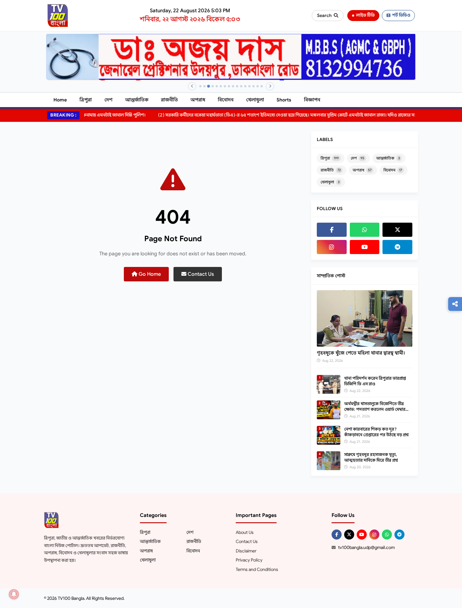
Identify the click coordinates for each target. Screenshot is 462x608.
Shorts (284, 100)
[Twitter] (397, 230)
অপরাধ (197, 100)
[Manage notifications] (14, 594)
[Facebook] (332, 230)
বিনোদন (226, 100)
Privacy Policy (249, 560)
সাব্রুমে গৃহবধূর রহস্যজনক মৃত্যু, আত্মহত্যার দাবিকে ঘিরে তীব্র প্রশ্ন (371, 457)
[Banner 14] (253, 86)
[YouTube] (365, 247)
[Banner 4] (212, 86)
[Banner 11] (241, 86)
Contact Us (200, 274)
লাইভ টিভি (365, 15)
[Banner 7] (225, 86)
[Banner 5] (217, 86)
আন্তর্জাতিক (136, 100)
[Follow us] (455, 304)
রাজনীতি (169, 100)
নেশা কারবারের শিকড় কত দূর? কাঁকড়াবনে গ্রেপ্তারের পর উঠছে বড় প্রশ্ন (376, 431)
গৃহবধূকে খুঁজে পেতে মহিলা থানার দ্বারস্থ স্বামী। (361, 353)
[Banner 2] (204, 86)
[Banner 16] (262, 86)
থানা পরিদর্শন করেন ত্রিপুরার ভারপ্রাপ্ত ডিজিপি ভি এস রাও (375, 381)
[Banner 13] (249, 86)
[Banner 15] (257, 86)
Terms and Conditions (257, 569)
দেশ (108, 100)
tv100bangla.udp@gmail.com (366, 547)
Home (60, 100)
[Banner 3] (208, 86)
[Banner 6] (221, 86)
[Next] (270, 86)
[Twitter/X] (349, 534)
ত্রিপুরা (86, 100)
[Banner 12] (245, 86)
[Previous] (192, 86)
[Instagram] (332, 247)
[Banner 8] (229, 86)
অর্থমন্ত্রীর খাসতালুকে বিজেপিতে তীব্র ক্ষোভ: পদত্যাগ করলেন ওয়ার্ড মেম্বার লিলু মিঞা (374, 409)
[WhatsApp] (365, 230)
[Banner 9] (233, 86)
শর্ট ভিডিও (401, 15)
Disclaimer (246, 551)
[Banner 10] (237, 86)
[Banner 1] (200, 86)
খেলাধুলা (255, 100)
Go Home (149, 274)
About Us (245, 532)
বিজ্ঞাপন (312, 100)
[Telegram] (397, 247)
